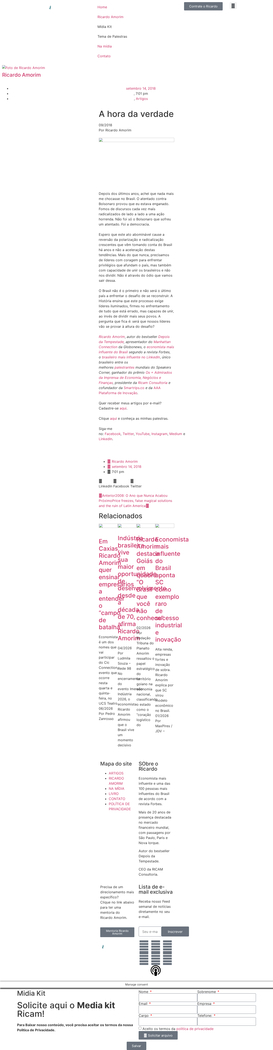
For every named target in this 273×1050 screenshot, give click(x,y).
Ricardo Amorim (110, 17)
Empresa (204, 1003)
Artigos (142, 98)
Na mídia (104, 46)
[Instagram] (155, 946)
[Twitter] (144, 958)
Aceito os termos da (177, 1029)
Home (102, 7)
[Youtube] (155, 958)
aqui (123, 408)
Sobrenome (207, 991)
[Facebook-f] (167, 946)
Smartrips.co (134, 388)
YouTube (143, 434)
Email (143, 1003)
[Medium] (167, 958)
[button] (233, 5)
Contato (104, 56)
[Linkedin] (144, 946)
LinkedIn (105, 439)
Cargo (144, 1015)
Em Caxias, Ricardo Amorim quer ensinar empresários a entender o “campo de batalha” (116, 584)
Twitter (128, 434)
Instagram (159, 434)
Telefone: (205, 1015)
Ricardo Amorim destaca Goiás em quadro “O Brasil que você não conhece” (149, 579)
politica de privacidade (194, 1029)
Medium (175, 434)
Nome (144, 991)
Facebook (113, 434)
